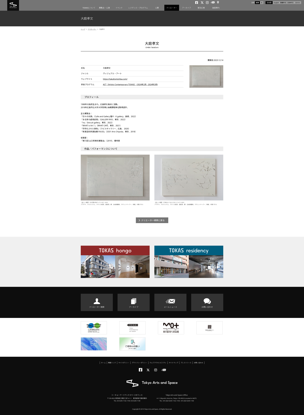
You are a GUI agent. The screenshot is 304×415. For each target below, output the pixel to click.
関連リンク (112, 363)
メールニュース (170, 307)
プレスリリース (186, 363)
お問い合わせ (207, 307)
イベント (119, 8)
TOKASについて (89, 8)
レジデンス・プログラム (138, 8)
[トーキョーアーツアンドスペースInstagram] (156, 367)
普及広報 (201, 8)
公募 (157, 8)
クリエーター (171, 8)
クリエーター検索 (96, 307)
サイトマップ (173, 363)
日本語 (269, 3)
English (276, 3)
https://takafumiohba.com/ (115, 79)
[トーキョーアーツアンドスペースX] (149, 367)
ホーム (103, 363)
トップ (83, 29)
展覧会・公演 (104, 8)
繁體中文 (283, 3)
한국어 (297, 3)
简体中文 (290, 3)
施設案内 (215, 8)
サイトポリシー (123, 363)
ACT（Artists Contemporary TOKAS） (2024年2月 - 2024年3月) (130, 84)
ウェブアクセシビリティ (158, 363)
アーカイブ (186, 8)
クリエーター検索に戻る (153, 220)
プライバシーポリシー (139, 363)
